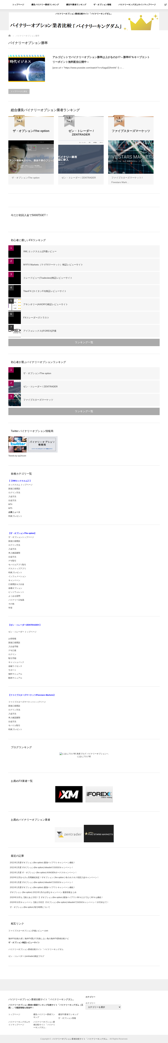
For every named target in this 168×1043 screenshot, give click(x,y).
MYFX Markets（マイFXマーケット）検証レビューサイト (53, 264)
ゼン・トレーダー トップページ (22, 632)
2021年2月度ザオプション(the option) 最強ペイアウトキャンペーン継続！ (42, 862)
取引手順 (12, 658)
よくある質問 (14, 596)
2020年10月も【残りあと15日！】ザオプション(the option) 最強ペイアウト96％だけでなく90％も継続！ (56, 897)
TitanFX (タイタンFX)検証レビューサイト (44, 291)
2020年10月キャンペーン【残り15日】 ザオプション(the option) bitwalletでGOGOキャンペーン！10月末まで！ (59, 902)
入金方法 (12, 496)
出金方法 (12, 500)
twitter (165, 4)
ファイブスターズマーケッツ (38, 399)
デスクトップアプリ (17, 568)
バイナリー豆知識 (16, 600)
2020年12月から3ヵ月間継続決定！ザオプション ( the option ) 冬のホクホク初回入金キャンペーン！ (54, 877)
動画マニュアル (15, 678)
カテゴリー (90, 1003)
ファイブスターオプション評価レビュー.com (28, 931)
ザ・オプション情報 (102, 4)
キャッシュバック (16, 662)
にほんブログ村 (84, 756)
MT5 (10, 508)
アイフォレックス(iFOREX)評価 (39, 330)
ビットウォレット (16, 592)
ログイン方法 (14, 492)
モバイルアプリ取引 (17, 565)
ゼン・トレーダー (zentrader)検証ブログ (26, 956)
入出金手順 (13, 646)
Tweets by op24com (17, 456)
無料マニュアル (15, 674)
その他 (11, 604)
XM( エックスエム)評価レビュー (40, 251)
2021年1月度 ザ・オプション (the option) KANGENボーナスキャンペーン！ (43, 872)
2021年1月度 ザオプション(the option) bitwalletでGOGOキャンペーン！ (42, 882)
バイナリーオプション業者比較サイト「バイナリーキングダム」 (84, 14)
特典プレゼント (15, 516)
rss (160, 4)
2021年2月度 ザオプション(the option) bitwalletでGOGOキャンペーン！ (42, 867)
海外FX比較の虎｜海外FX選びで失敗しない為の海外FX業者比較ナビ (38, 938)
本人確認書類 (14, 553)
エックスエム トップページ (20, 485)
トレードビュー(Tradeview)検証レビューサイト (47, 278)
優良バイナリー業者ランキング (45, 4)
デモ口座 (12, 650)
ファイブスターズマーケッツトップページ (27, 702)
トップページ (18, 4)
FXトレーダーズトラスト (36, 317)
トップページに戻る (19, 91)
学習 (10, 608)
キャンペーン (14, 580)
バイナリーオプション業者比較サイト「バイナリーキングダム (35, 949)
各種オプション (15, 588)
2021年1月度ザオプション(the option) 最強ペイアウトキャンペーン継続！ (42, 887)
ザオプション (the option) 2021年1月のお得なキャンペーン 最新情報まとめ (43, 892)
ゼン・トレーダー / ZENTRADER (79, 177)
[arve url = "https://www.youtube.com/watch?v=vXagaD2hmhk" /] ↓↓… (88, 67)
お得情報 (12, 639)
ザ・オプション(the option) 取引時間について (30, 907)
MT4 (10, 504)
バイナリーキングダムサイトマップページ (137, 4)
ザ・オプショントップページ (21, 537)
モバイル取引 (14, 725)
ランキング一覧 (84, 342)
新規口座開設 (14, 489)
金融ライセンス (15, 666)
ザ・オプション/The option (26, 177)
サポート (12, 670)
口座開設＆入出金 (16, 584)
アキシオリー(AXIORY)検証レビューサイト (45, 304)
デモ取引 (12, 561)
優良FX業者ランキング (76, 4)
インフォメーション (17, 576)
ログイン (12, 654)
